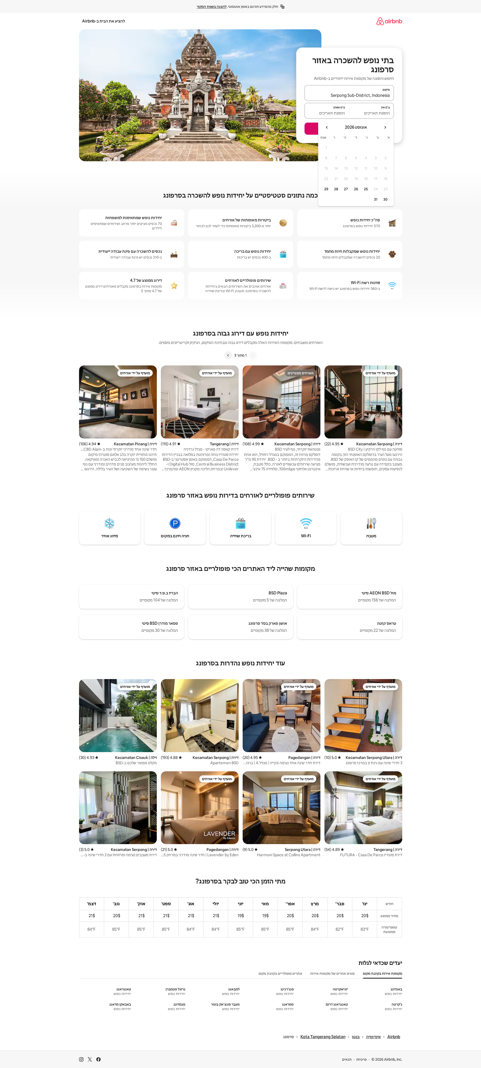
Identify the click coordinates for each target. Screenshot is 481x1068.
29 (326, 189)
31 (375, 199)
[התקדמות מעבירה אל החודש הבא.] (326, 127)
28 (336, 189)
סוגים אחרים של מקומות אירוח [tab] (332, 973)
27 (346, 189)
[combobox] (349, 95)
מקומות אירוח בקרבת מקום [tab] (382, 973)
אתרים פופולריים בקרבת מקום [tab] (280, 973)
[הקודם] (253, 355)
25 (366, 189)
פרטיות (361, 1059)
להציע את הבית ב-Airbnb (103, 21)
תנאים (346, 1059)
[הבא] (228, 355)
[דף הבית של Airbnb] (389, 21)
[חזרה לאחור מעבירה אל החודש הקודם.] (385, 127)
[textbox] (371, 113)
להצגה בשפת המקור (211, 6)
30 (385, 199)
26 (356, 189)
